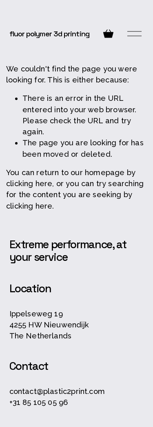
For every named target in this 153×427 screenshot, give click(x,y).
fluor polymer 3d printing (49, 33)
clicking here (29, 183)
